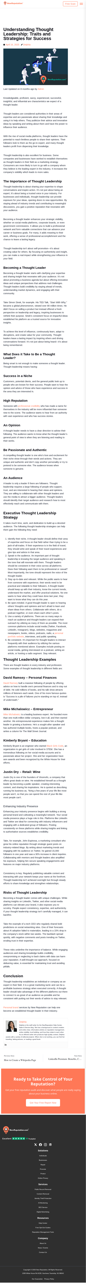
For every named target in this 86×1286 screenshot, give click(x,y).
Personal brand (10, 1007)
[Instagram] (45, 1145)
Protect (43, 1174)
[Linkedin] (6, 1045)
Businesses (43, 1160)
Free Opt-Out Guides (42, 1227)
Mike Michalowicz (12, 714)
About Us (43, 1243)
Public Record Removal (43, 1189)
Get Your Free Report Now (43, 1102)
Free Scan (70, 4)
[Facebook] (40, 1145)
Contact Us (43, 1252)
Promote (43, 1169)
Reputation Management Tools (43, 1232)
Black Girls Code (55, 746)
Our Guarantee (37, 1279)
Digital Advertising (43, 1212)
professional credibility (29, 406)
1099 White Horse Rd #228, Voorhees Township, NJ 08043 (43, 1273)
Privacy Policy (49, 1279)
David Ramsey (10, 683)
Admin (41, 89)
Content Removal (43, 1194)
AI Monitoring (43, 1203)
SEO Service (42, 1207)
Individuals (43, 1156)
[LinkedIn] (50, 1145)
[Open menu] (81, 3)
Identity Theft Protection (43, 1198)
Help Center (43, 1223)
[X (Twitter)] (35, 1145)
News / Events (43, 1248)
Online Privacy (43, 1178)
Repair (43, 1165)
